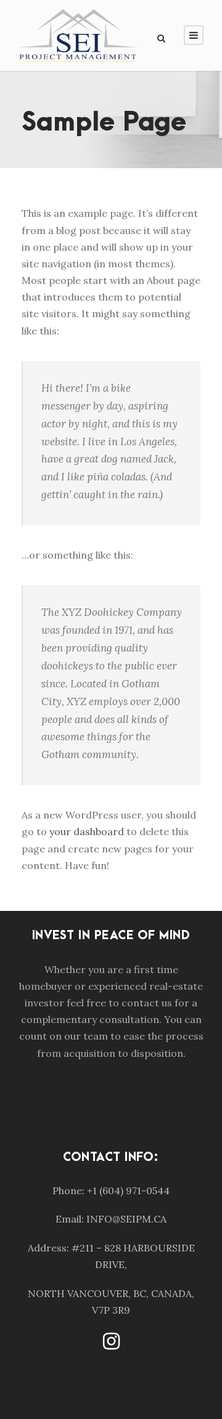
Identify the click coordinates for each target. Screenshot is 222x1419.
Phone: (68, 1190)
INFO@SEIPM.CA (126, 1219)
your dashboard (86, 831)
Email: (70, 1219)
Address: (48, 1248)
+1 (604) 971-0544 (128, 1190)
